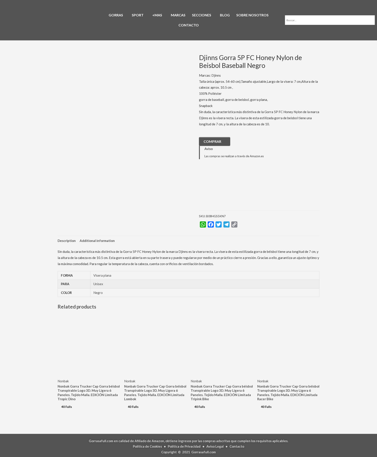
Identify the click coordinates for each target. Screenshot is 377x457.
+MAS (157, 15)
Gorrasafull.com (203, 452)
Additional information (97, 241)
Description (67, 241)
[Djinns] (221, 188)
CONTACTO (188, 25)
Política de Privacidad (184, 446)
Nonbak (63, 381)
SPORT (138, 15)
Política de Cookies (147, 446)
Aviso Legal (215, 446)
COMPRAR (212, 141)
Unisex (98, 284)
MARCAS (178, 15)
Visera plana (102, 275)
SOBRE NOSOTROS (252, 15)
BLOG (225, 15)
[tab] (67, 240)
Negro (98, 293)
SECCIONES (201, 15)
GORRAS (116, 15)
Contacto (237, 446)
